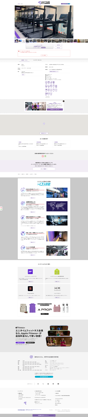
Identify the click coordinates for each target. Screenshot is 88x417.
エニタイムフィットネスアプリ (40, 397)
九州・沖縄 (19, 370)
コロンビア (54, 361)
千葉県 (33, 363)
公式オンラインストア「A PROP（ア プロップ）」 (43, 399)
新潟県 (23, 364)
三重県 (23, 366)
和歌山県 (38, 366)
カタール (51, 366)
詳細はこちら (27, 344)
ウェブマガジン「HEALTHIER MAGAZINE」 (63, 395)
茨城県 (23, 363)
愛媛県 (28, 368)
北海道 (19, 360)
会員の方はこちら (20, 342)
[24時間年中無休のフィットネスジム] (44, 2)
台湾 (50, 368)
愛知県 (23, 365)
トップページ (20, 391)
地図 (23, 74)
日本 (50, 367)
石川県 (28, 364)
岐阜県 (38, 364)
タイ (52, 368)
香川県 (26, 368)
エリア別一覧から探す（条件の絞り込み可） (25, 397)
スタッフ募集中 (43, 169)
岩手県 (26, 361)
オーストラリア (52, 365)
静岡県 (40, 364)
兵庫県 (33, 366)
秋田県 (31, 361)
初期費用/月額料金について (54, 71)
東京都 (35, 363)
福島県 (35, 361)
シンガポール (67, 367)
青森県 (23, 361)
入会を (65, 3)
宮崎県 (35, 370)
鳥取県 (23, 367)
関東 (18, 363)
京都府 (28, 366)
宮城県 (28, 361)
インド (57, 367)
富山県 (26, 364)
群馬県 (28, 363)
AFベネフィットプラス (39, 403)
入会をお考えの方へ (38, 391)
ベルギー (53, 363)
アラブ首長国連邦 (55, 366)
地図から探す (21, 396)
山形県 (33, 361)
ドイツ (51, 363)
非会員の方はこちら (30, 342)
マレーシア (59, 367)
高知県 (31, 368)
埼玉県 (31, 363)
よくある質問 (58, 391)
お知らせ (57, 393)
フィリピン (63, 367)
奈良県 (35, 366)
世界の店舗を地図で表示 (44, 376)
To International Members (59, 398)
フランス (62, 364)
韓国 (58, 368)
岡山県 (28, 367)
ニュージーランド (57, 365)
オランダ (59, 363)
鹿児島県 (38, 370)
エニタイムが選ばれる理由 (39, 392)
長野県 (35, 364)
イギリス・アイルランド (53, 364)
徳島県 (23, 368)
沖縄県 (41, 370)
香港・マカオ (53, 367)
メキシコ (51, 361)
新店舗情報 (20, 398)
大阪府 (31, 366)
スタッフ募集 (57, 400)
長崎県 (28, 370)
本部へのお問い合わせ (58, 403)
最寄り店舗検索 (21, 394)
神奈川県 (38, 363)
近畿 (18, 366)
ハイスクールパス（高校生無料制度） (41, 395)
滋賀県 (26, 366)
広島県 (31, 367)
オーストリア (58, 364)
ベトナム (60, 368)
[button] (16, 22)
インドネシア (55, 368)
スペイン (62, 363)
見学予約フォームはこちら (54, 109)
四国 (18, 368)
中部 (18, 364)
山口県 (33, 367)
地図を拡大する (43, 133)
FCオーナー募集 (57, 401)
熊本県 (31, 370)
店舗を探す (20, 393)
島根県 (26, 367)
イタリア (56, 363)
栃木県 (26, 363)
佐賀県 (26, 370)
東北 (18, 361)
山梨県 (33, 364)
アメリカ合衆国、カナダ (53, 360)
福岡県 (23, 370)
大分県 (33, 370)
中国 (18, 367)
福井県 (31, 364)
